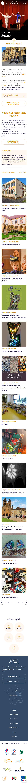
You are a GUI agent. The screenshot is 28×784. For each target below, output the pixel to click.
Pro (14, 732)
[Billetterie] (25, 3)
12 (18, 602)
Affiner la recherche (8, 172)
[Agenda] (23, 3)
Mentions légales (15, 743)
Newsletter (14, 727)
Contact (14, 736)
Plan (14, 710)
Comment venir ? (13, 681)
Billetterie (14, 723)
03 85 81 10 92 (13, 676)
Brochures (14, 714)
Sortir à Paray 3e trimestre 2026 (13, 103)
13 (22, 602)
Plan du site (5, 743)
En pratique (14, 719)
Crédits (24, 743)
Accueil (3, 32)
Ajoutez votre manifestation (13, 141)
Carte (24, 172)
